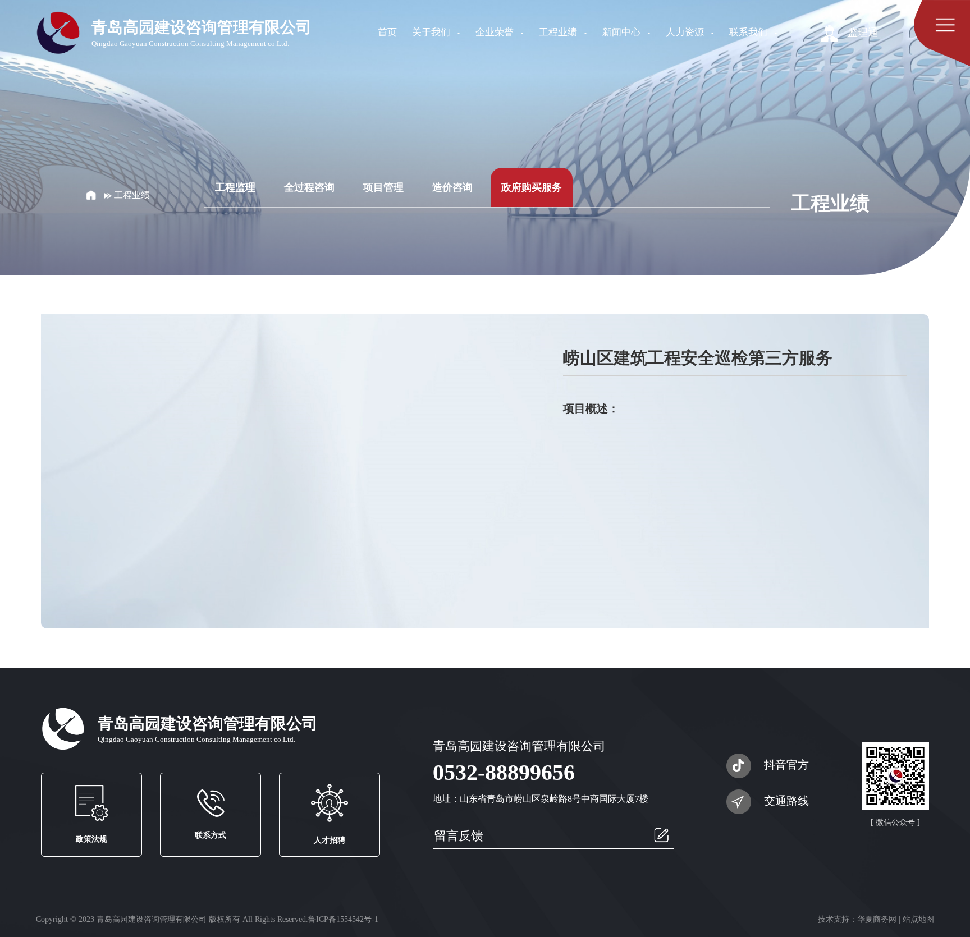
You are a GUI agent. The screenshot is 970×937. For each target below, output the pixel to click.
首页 (387, 32)
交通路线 (786, 800)
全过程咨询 (309, 187)
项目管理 (383, 187)
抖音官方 (786, 765)
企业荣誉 (495, 32)
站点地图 (918, 919)
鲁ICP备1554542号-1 (343, 919)
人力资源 (686, 32)
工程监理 (235, 187)
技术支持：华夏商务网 (857, 919)
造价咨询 (452, 187)
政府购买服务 (531, 187)
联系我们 (749, 32)
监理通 (861, 32)
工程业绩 (559, 32)
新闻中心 (622, 32)
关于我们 (432, 32)
